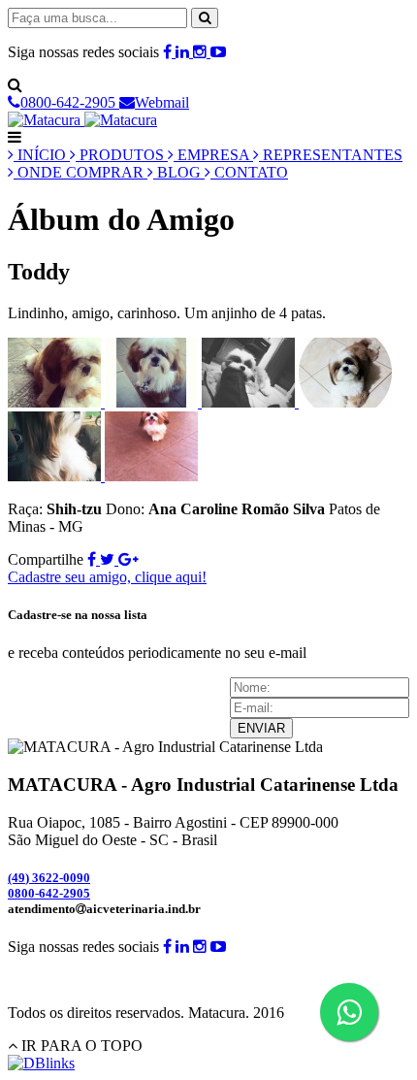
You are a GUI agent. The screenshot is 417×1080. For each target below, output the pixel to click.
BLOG (179, 172)
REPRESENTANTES (330, 155)
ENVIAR (261, 728)
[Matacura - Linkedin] (184, 52)
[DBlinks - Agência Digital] (41, 1063)
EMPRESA (213, 155)
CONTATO (249, 172)
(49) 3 (49, 877)
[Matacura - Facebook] (169, 52)
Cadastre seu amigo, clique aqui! (107, 577)
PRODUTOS (122, 155)
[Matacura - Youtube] (218, 52)
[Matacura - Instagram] (201, 52)
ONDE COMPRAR (80, 172)
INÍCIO (42, 155)
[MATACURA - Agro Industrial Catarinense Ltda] (82, 120)
